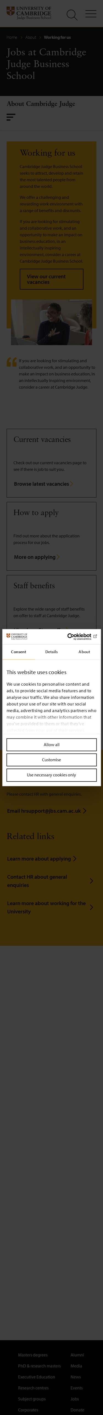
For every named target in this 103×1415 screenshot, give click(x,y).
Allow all (52, 744)
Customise (51, 760)
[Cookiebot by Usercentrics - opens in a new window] (73, 636)
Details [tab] (51, 651)
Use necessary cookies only (51, 775)
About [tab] (84, 651)
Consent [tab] (18, 651)
